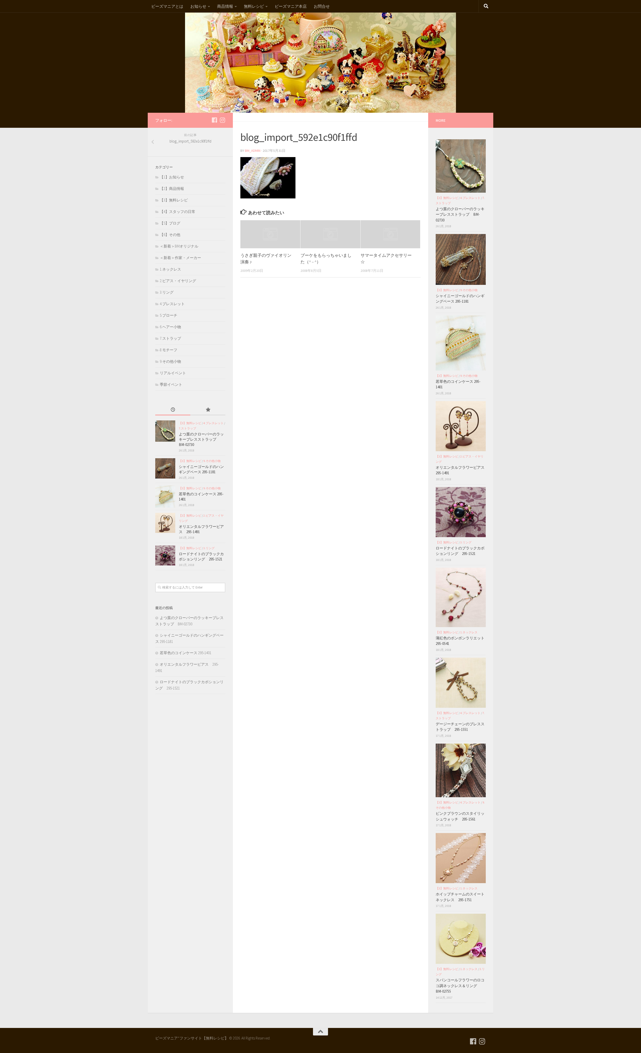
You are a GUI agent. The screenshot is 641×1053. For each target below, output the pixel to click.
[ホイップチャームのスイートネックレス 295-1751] (461, 858)
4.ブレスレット (172, 303)
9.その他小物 (170, 361)
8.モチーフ (168, 349)
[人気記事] (207, 410)
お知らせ (198, 6)
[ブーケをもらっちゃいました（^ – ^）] (330, 234)
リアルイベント (173, 373)
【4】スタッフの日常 (177, 211)
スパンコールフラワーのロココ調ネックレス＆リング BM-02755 (460, 986)
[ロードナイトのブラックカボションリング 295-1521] (165, 555)
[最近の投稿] (172, 410)
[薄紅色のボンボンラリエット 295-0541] (461, 597)
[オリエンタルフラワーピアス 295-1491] (165, 523)
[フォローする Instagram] (222, 120)
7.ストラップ (170, 338)
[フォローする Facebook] (214, 120)
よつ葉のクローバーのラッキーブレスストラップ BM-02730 (201, 439)
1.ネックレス (170, 269)
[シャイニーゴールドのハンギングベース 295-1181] (165, 468)
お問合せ (322, 6)
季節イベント (171, 384)
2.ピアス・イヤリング (178, 280)
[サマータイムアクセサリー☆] (390, 234)
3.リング (167, 292)
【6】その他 (170, 234)
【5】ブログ (170, 223)
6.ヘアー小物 (170, 326)
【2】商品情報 (172, 188)
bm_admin (252, 150)
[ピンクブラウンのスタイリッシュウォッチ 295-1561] (461, 770)
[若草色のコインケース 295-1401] (165, 497)
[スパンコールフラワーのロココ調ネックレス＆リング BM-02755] (461, 939)
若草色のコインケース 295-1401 (185, 652)
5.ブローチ (168, 315)
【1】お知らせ (172, 177)
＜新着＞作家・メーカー (180, 257)
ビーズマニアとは (167, 6)
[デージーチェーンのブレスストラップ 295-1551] (461, 683)
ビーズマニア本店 (291, 6)
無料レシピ (254, 6)
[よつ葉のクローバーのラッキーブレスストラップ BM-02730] (165, 431)
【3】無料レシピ (174, 200)
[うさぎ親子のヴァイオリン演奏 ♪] (270, 234)
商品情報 (225, 6)
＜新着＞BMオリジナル (179, 246)
